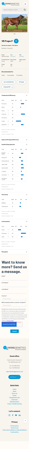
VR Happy (21, 56)
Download (14, 399)
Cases (14, 389)
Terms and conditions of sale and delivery (14, 430)
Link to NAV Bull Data (9, 82)
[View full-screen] (26, 16)
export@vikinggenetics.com (14, 371)
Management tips (14, 397)
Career (15, 395)
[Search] (24, 10)
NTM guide (21, 82)
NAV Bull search (14, 401)
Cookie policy (15, 432)
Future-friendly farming (14, 404)
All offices (13, 377)
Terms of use (14, 428)
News (14, 391)
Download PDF (7, 87)
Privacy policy (14, 426)
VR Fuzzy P (12, 56)
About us (14, 393)
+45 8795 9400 (15, 366)
